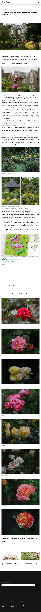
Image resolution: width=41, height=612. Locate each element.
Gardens (3, 594)
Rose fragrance (33, 594)
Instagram (13, 603)
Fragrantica (22, 605)
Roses (12, 596)
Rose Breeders (23, 594)
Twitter (12, 606)
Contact (3, 604)
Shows (31, 596)
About (3, 603)
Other (12, 594)
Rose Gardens (23, 561)
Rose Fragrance (23, 603)
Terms (3, 606)
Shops (21, 596)
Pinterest (12, 604)
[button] (39, 2)
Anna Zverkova (5, 566)
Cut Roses (3, 561)
